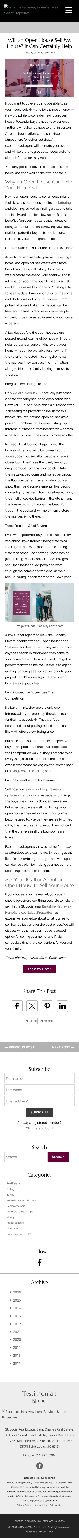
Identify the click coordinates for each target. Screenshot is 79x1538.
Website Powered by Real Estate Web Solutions (40, 1520)
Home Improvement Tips (20, 1234)
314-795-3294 (46, 1455)
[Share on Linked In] (62, 1006)
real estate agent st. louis (21, 1200)
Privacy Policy (24, 1505)
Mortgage (12, 1228)
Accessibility (41, 1505)
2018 (16, 1355)
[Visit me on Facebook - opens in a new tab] (39, 1262)
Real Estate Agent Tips (20, 1211)
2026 (17, 1292)
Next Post (61, 1047)
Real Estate (13, 1183)
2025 (17, 1300)
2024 (17, 1308)
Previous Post (21, 1047)
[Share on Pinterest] (47, 1006)
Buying (10, 1194)
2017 (16, 1363)
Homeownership (16, 1206)
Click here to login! (39, 1128)
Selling (32, 1021)
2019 (16, 1347)
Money (10, 1217)
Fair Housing (56, 1505)
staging (48, 1021)
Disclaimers (31, 1531)
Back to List (38, 969)
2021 (16, 1331)
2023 (17, 1316)
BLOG (39, 1401)
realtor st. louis (15, 1222)
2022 (17, 1324)
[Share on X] (32, 1006)
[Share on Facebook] (17, 1006)
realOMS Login (46, 1531)
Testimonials (39, 1393)
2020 (17, 1339)
